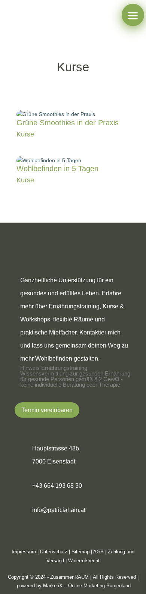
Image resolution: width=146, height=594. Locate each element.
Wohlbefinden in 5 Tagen (57, 168)
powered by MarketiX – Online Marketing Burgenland (74, 585)
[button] (133, 15)
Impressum (24, 551)
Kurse (25, 134)
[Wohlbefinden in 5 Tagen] (73, 160)
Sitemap (80, 551)
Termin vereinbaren (47, 410)
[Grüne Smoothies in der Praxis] (73, 114)
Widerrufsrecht (84, 560)
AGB (98, 551)
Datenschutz (53, 551)
